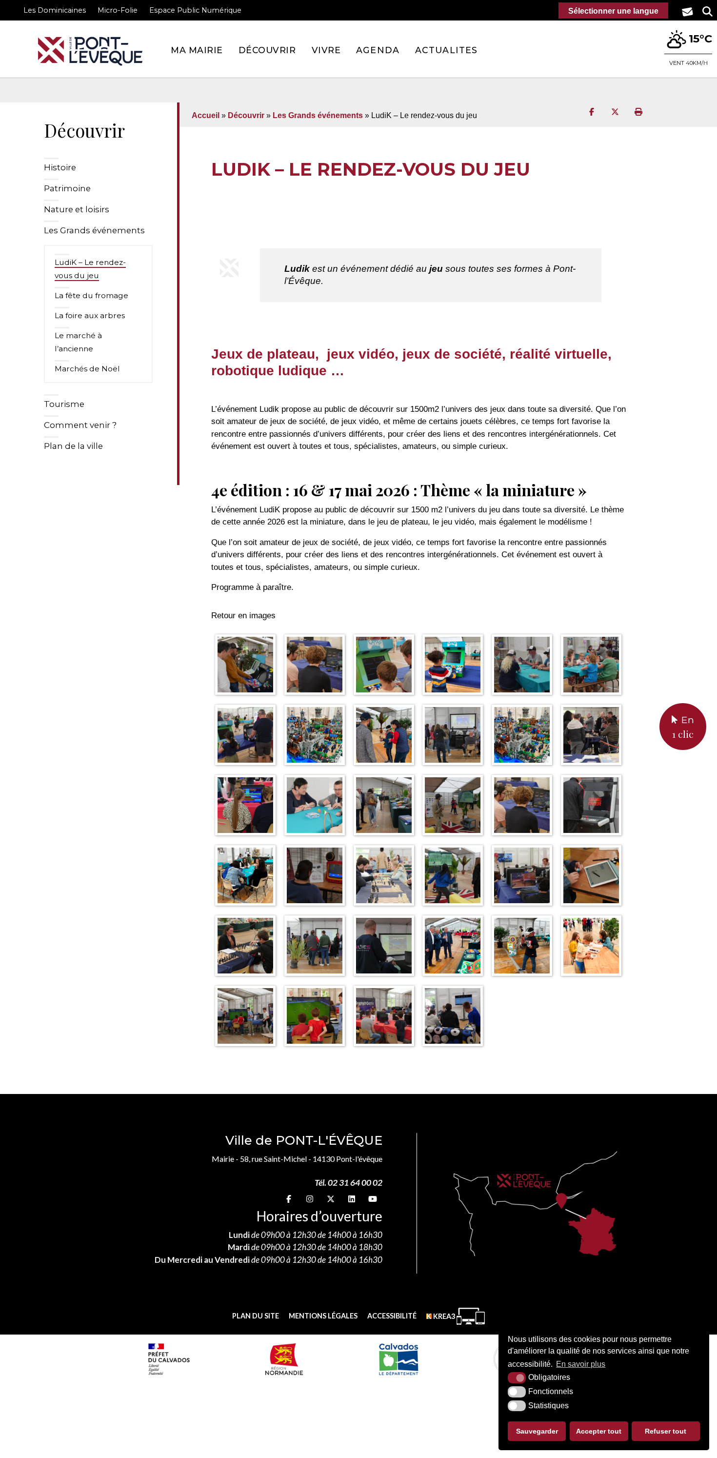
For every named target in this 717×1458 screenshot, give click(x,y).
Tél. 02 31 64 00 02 (348, 1182)
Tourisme (64, 404)
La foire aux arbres (90, 315)
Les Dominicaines (54, 10)
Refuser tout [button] (665, 1431)
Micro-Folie (118, 10)
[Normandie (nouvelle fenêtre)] (284, 1358)
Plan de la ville (73, 446)
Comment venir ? (80, 425)
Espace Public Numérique (195, 10)
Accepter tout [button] (598, 1431)
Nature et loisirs (76, 209)
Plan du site (255, 1316)
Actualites (446, 50)
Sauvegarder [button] (537, 1431)
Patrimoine (67, 188)
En (683, 727)
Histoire (60, 167)
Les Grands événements (94, 230)
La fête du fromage (91, 295)
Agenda (377, 50)
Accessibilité (392, 1316)
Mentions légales (323, 1316)
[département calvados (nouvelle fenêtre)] (398, 1358)
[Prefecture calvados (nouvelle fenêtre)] (168, 1358)
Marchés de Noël (87, 368)
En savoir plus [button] (580, 1364)
